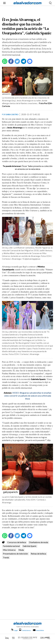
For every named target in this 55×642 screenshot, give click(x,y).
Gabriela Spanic (29, 546)
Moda (21, 550)
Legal (16, 630)
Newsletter (40, 630)
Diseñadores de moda (38, 542)
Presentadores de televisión (15, 553)
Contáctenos (26, 630)
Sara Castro (12, 114)
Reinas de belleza (38, 553)
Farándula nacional (11, 546)
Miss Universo (9, 550)
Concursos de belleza (16, 542)
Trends (6, 557)
